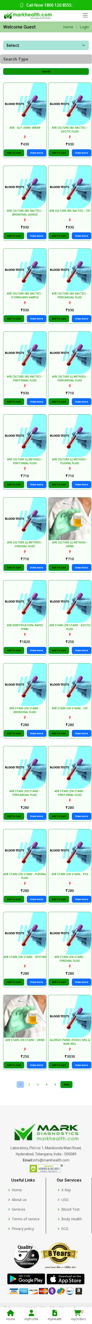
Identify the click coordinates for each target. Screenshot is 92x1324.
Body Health (71, 1219)
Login (84, 26)
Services (18, 1209)
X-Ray (66, 1190)
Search (46, 71)
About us (19, 1199)
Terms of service (26, 1219)
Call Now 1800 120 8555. (49, 5)
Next (66, 1084)
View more (36, 152)
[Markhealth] (46, 1132)
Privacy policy (23, 1229)
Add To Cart (14, 152)
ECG (64, 1229)
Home (68, 26)
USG (64, 1199)
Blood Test (70, 1209)
